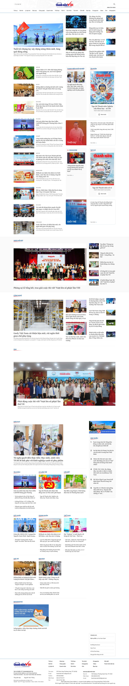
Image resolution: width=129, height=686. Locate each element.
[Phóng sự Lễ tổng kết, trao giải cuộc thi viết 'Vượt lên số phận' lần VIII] (50, 264)
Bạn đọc (88, 10)
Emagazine (95, 10)
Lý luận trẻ (27, 10)
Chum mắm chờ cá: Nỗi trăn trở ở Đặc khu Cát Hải (49, 583)
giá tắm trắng (96, 654)
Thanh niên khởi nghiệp (75, 69)
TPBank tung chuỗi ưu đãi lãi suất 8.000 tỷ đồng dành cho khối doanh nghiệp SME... (25, 507)
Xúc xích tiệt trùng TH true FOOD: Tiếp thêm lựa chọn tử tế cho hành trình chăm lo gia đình (49, 106)
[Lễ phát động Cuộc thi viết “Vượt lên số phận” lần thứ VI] (94, 282)
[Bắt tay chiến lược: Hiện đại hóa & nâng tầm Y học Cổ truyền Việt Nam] (24, 193)
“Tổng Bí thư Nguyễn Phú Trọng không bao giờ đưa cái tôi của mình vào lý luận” (75, 168)
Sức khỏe (69, 10)
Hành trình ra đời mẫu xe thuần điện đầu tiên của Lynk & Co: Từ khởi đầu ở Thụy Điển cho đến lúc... (96, 335)
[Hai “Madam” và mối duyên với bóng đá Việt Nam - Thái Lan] (75, 525)
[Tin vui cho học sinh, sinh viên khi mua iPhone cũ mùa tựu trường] (76, 328)
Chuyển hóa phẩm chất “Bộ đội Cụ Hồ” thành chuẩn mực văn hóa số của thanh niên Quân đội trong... (96, 54)
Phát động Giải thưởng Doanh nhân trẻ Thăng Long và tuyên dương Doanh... (50, 550)
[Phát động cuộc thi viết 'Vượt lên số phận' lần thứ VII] (64, 384)
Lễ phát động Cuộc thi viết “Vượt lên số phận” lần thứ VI (107, 282)
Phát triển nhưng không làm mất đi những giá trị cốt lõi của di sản (25, 593)
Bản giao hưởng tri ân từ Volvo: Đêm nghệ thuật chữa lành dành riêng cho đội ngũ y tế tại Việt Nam (76, 316)
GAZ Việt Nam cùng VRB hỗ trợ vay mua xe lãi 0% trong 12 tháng (97, 312)
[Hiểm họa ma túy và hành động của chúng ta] (94, 264)
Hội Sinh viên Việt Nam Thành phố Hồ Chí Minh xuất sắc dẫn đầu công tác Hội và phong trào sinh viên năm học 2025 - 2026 (49, 158)
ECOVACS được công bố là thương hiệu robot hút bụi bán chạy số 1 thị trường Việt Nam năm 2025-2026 (97, 301)
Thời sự (15, 10)
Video (101, 10)
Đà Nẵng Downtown (95, 644)
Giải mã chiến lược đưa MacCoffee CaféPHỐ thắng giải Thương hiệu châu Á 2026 (49, 123)
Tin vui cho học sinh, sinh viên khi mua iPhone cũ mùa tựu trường (76, 338)
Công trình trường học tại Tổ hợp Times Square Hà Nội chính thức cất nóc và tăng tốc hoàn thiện (49, 140)
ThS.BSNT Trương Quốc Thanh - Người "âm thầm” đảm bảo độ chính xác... (25, 540)
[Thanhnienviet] (102, 427)
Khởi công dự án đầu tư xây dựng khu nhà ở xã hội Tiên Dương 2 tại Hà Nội (50, 545)
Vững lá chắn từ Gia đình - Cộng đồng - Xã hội (107, 255)
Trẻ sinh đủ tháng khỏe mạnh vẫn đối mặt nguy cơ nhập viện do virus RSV (48, 208)
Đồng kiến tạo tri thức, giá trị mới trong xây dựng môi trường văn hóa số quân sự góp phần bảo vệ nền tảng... (96, 31)
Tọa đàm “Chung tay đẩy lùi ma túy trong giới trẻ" (106, 246)
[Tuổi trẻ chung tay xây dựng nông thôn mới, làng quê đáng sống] (38, 30)
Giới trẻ (21, 10)
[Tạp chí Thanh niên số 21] (102, 169)
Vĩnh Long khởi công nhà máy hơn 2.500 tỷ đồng (101, 130)
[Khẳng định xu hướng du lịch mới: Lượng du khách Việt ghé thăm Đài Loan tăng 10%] (24, 90)
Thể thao (57, 10)
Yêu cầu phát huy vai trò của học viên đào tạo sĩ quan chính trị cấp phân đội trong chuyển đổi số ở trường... (97, 42)
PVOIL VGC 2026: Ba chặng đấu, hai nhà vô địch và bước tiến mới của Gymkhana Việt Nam (102, 472)
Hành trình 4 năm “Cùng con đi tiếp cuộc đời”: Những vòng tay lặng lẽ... (49, 578)
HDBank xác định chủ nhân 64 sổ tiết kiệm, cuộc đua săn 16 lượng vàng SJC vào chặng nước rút (48, 175)
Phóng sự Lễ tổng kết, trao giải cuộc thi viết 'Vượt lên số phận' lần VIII (47, 287)
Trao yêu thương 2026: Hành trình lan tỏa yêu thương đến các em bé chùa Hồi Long (49, 593)
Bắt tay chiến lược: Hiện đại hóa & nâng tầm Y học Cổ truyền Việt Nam (49, 191)
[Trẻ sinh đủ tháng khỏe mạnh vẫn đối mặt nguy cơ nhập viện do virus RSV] (24, 210)
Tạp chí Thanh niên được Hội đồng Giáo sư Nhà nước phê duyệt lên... (50, 492)
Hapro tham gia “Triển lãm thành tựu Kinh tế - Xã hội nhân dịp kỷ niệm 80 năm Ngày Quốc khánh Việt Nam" (101, 136)
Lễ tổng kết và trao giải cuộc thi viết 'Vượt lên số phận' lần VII (107, 273)
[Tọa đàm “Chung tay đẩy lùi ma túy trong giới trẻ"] (94, 246)
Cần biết (82, 10)
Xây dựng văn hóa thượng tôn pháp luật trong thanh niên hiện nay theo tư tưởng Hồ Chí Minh (96, 19)
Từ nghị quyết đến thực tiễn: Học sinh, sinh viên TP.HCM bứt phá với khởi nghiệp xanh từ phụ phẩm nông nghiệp (75, 87)
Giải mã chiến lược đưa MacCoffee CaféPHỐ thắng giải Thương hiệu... (25, 492)
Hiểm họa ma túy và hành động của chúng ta (107, 264)
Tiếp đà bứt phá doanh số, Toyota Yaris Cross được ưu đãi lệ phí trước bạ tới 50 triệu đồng (97, 323)
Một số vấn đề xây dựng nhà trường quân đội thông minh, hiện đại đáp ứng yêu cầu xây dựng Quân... (75, 54)
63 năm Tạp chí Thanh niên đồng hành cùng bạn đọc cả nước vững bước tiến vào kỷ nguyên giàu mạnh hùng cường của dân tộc (101, 203)
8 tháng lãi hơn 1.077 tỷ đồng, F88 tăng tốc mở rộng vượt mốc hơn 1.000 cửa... (25, 502)
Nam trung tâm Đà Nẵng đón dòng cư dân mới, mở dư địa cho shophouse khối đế (102, 444)
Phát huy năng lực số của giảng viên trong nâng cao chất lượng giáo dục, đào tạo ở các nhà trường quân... (76, 32)
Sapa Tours (93, 648)
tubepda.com (93, 635)
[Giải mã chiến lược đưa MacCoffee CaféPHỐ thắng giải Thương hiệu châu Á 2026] (24, 124)
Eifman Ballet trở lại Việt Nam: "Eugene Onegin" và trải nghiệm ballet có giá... (24, 583)
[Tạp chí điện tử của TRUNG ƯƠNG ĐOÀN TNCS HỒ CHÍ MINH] (64, 4)
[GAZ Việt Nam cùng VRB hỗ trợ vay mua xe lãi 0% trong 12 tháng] (110, 313)
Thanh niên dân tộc (109, 664)
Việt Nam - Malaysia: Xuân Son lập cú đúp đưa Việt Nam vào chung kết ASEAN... (75, 540)
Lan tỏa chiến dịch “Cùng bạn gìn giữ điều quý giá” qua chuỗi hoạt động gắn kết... (50, 540)
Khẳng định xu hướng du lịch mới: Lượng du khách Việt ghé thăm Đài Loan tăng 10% (49, 89)
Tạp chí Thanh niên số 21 (102, 188)
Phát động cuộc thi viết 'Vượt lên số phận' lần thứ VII (39, 402)
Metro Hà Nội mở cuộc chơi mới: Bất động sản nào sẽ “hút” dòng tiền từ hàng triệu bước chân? (103, 461)
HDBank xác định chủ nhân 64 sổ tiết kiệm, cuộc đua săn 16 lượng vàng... (49, 535)
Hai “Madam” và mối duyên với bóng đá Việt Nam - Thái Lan (74, 535)
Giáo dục (34, 10)
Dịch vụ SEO (93, 638)
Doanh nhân (50, 10)
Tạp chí (93, 150)
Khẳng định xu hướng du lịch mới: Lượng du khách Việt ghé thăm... (25, 578)
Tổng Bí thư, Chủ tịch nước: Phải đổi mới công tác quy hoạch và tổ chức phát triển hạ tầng (101, 124)
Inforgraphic (112, 10)
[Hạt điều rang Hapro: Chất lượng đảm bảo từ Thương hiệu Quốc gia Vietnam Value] (75, 482)
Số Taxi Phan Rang (94, 651)
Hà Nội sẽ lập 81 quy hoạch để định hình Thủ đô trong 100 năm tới (103, 481)
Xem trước (103, 114)
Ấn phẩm (93, 69)
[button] (18, 396)
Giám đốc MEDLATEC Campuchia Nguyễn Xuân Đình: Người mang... (25, 535)
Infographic (18, 602)
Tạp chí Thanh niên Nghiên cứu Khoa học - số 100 (102, 107)
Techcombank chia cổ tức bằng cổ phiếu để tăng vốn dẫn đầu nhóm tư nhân (25, 497)
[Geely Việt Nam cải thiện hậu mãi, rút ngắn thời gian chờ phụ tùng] (24, 227)
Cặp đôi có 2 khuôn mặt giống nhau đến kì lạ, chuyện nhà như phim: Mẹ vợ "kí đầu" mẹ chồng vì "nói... (103, 490)
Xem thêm (92, 143)
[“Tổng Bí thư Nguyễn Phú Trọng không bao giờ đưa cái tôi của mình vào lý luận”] (76, 158)
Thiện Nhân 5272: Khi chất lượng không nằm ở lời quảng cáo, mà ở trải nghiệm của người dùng (49, 71)
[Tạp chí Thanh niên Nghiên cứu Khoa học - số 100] (102, 87)
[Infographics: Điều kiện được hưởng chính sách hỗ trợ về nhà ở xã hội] (31, 615)
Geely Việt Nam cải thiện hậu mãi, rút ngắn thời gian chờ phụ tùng (48, 225)
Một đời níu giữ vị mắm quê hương (50, 588)
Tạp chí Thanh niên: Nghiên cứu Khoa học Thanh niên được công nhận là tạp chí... (49, 497)
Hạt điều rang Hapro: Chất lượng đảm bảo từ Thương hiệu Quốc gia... (74, 492)
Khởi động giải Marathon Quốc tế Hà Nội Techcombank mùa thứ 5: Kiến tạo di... (75, 545)
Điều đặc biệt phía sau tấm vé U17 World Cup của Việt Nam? (74, 550)
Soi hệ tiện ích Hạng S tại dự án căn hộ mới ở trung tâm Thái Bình (103, 452)
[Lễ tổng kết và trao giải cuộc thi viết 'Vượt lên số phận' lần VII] (94, 273)
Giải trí (63, 10)
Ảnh (106, 10)
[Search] (114, 4)
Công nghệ (42, 10)
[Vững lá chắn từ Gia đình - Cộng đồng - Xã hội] (94, 255)
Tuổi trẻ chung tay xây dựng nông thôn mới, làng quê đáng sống (37, 50)
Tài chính (75, 10)
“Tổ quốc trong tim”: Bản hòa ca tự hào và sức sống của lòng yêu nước (24, 588)
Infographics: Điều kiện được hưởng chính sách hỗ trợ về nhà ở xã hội (30, 629)
